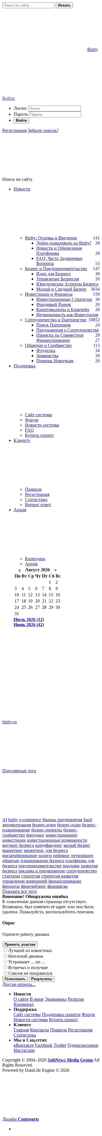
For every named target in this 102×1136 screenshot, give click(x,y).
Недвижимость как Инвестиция (67, 314)
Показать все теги (19, 891)
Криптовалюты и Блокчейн (62, 309)
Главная (21, 1029)
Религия (76, 999)
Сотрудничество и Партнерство (55, 319)
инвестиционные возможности (57, 840)
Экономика (56, 999)
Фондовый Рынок (53, 304)
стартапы (11, 876)
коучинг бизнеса (18, 845)
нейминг (61, 855)
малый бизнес (76, 845)
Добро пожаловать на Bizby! (63, 243)
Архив (31, 563)
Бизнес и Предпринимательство (56, 268)
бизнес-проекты (46, 829)
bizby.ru (9, 721)
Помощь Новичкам (54, 360)
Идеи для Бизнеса (53, 273)
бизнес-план (69, 824)
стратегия (30, 876)
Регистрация (14, 130)
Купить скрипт (39, 435)
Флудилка (45, 350)
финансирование (64, 881)
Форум (31, 419)
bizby (13, 819)
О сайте (21, 999)
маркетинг (12, 850)
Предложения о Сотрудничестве (67, 330)
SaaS (87, 819)
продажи (71, 865)
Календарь (35, 558)
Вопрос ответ (38, 504)
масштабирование (19, 855)
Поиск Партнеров (53, 324)
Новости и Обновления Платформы (59, 251)
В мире (37, 999)
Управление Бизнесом (57, 278)
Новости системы (42, 425)
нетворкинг (82, 855)
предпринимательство (39, 865)
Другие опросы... (18, 984)
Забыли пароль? (43, 130)
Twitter (60, 1045)
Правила (33, 489)
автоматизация (16, 824)
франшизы (57, 886)
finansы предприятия (62, 819)
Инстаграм (24, 1050)
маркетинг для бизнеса (46, 850)
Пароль (21, 114)
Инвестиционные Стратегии (64, 299)
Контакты (39, 1029)
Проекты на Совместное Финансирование (60, 338)
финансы (11, 886)
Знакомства (47, 355)
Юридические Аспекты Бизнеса (67, 284)
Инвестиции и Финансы (49, 294)
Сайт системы (38, 414)
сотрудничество (81, 870)
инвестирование (61, 835)
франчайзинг (33, 886)
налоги (45, 855)
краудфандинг (48, 845)
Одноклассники (82, 1045)
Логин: (20, 108)
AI (4, 819)
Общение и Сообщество (48, 345)
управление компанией (24, 881)
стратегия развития (59, 876)
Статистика (36, 499)
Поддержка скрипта (61, 1014)
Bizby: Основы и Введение (51, 237)
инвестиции (14, 840)
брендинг (35, 835)
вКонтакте (24, 1045)
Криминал (24, 1004)
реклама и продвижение (41, 870)
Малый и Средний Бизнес (61, 289)
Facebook (43, 1045)
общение (10, 860)
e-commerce (30, 819)
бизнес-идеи (44, 824)
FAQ (29, 430)
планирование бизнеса (42, 860)
